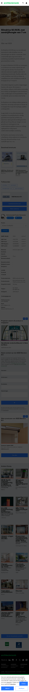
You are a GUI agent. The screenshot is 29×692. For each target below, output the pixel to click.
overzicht (9, 682)
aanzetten (13, 684)
